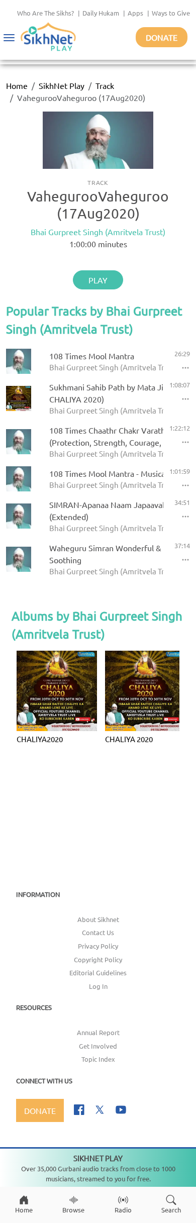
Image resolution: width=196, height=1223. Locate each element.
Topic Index (98, 1059)
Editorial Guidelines (98, 972)
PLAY (98, 280)
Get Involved (98, 1046)
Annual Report (98, 1032)
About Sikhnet (98, 919)
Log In (98, 986)
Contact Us (98, 932)
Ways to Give (171, 13)
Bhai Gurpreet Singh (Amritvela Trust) (98, 232)
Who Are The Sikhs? (45, 13)
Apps (135, 13)
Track (104, 85)
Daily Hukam (100, 13)
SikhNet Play (61, 85)
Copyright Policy (98, 959)
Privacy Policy (98, 946)
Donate (161, 37)
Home (17, 85)
